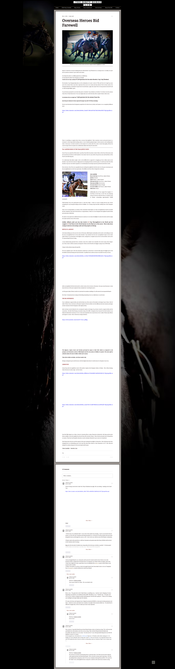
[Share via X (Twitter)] (63, 453)
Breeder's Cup (74, 448)
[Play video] (87, 333)
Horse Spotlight (66, 448)
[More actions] (112, 16)
